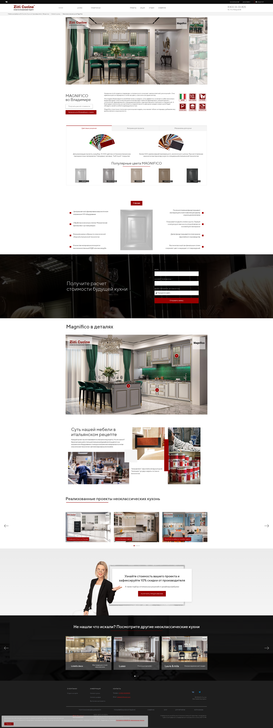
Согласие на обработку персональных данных (130, 720)
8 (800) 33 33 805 (124, 693)
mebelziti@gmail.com (123, 697)
